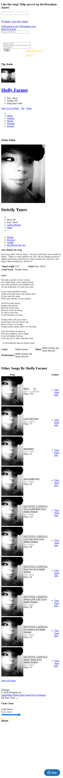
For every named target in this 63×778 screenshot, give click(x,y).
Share (29, 108)
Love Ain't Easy (31, 418)
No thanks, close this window (15, 21)
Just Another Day (32, 479)
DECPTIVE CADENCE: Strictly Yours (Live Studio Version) (36, 659)
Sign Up (29, 55)
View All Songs (8, 680)
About (4, 695)
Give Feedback (39, 695)
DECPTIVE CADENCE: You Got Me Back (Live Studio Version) (36, 509)
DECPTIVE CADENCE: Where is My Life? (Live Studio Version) (36, 599)
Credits (10, 242)
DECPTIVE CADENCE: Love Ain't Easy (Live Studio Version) (36, 539)
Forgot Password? (33, 50)
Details (10, 237)
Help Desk (13, 695)
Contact (27, 695)
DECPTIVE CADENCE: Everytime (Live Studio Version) (36, 629)
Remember (29, 448)
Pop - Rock (29, 421)
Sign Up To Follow (10, 108)
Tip (22, 108)
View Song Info (56, 392)
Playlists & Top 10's (16, 245)
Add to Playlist (14, 225)
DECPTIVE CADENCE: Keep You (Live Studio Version (36, 569)
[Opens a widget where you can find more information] (52, 773)
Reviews (11, 240)
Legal (20, 695)
